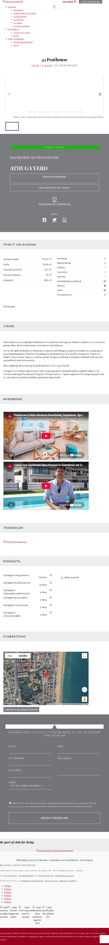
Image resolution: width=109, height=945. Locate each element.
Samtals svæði (10, 259)
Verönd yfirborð (11, 275)
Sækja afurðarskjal (54, 176)
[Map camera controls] (84, 689)
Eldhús (61, 267)
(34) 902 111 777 (10, 875)
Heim (35, 65)
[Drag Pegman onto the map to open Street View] (84, 699)
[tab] (26, 112)
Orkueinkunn (64, 295)
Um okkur (13, 29)
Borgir (12, 7)
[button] (12, 126)
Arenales (18, 10)
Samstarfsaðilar (23, 42)
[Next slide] (100, 94)
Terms (86, 704)
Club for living (22, 32)
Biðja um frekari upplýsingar (54, 188)
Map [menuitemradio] (10, 655)
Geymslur (62, 272)
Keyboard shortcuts (54, 704)
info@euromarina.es (64, 875)
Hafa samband (16, 39)
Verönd (61, 276)
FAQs (16, 45)
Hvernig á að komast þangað (21, 709)
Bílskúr (61, 285)
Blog (16, 36)
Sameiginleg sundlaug (69, 281)
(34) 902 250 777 (45, 875)
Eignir (47, 65)
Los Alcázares (21, 26)
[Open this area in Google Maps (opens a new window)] (8, 703)
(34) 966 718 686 (25, 875)
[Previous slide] (9, 94)
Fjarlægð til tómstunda (15, 605)
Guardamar (19, 16)
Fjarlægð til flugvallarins (16, 575)
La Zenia (17, 23)
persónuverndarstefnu (17, 806)
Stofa (6, 264)
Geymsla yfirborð (12, 269)
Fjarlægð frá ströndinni (15, 598)
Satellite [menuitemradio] (22, 655)
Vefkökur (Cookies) (67, 881)
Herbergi (62, 258)
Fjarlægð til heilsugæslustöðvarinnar (16, 592)
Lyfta (59, 290)
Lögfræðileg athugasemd (31, 881)
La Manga (18, 20)
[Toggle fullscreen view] (84, 655)
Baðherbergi (64, 263)
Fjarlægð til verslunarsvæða (11, 614)
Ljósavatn (8, 280)
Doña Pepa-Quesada (24, 13)
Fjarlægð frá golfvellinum (16, 583)
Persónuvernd (51, 881)
